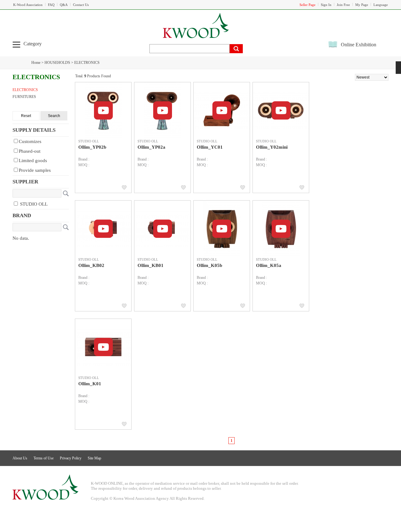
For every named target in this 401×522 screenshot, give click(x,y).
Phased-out (29, 151)
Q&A (64, 5)
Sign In (326, 5)
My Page (361, 5)
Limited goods (33, 160)
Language (380, 5)
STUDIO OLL (33, 204)
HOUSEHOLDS (57, 62)
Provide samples (35, 170)
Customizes (30, 141)
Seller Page (307, 5)
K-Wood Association (28, 5)
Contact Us (81, 5)
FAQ (51, 5)
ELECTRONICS (87, 62)
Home (35, 62)
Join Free (343, 5)
